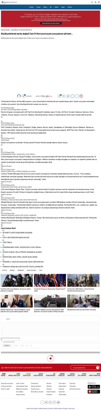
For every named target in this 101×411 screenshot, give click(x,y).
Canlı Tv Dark (20, 383)
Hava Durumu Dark (7, 383)
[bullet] (23, 345)
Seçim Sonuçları (31, 270)
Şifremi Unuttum (75, 389)
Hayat (63, 7)
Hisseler (61, 374)
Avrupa (38, 7)
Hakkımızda (29, 408)
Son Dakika (19, 392)
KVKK (55, 408)
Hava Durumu (38, 374)
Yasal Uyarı (72, 408)
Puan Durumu (50, 374)
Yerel (40, 270)
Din (51, 7)
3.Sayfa (31, 7)
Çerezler (50, 408)
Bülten (45, 7)
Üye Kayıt (73, 386)
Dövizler (49, 386)
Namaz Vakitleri (14, 374)
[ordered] (21, 345)
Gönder (7, 345)
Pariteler (71, 374)
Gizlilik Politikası (43, 408)
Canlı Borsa (34, 383)
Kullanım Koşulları (63, 408)
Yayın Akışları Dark (22, 386)
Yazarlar (61, 389)
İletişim (36, 408)
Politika (70, 7)
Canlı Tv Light (5, 389)
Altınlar (49, 383)
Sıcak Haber (62, 394)
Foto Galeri (62, 383)
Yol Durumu (82, 374)
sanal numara (20, 394)
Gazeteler (26, 374)
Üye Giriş (72, 383)
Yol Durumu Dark (6, 386)
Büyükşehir (21, 270)
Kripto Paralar (94, 374)
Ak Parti (4, 270)
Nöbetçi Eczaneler (22, 389)
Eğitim (56, 7)
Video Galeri (62, 386)
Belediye (12, 270)
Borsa (3, 374)
